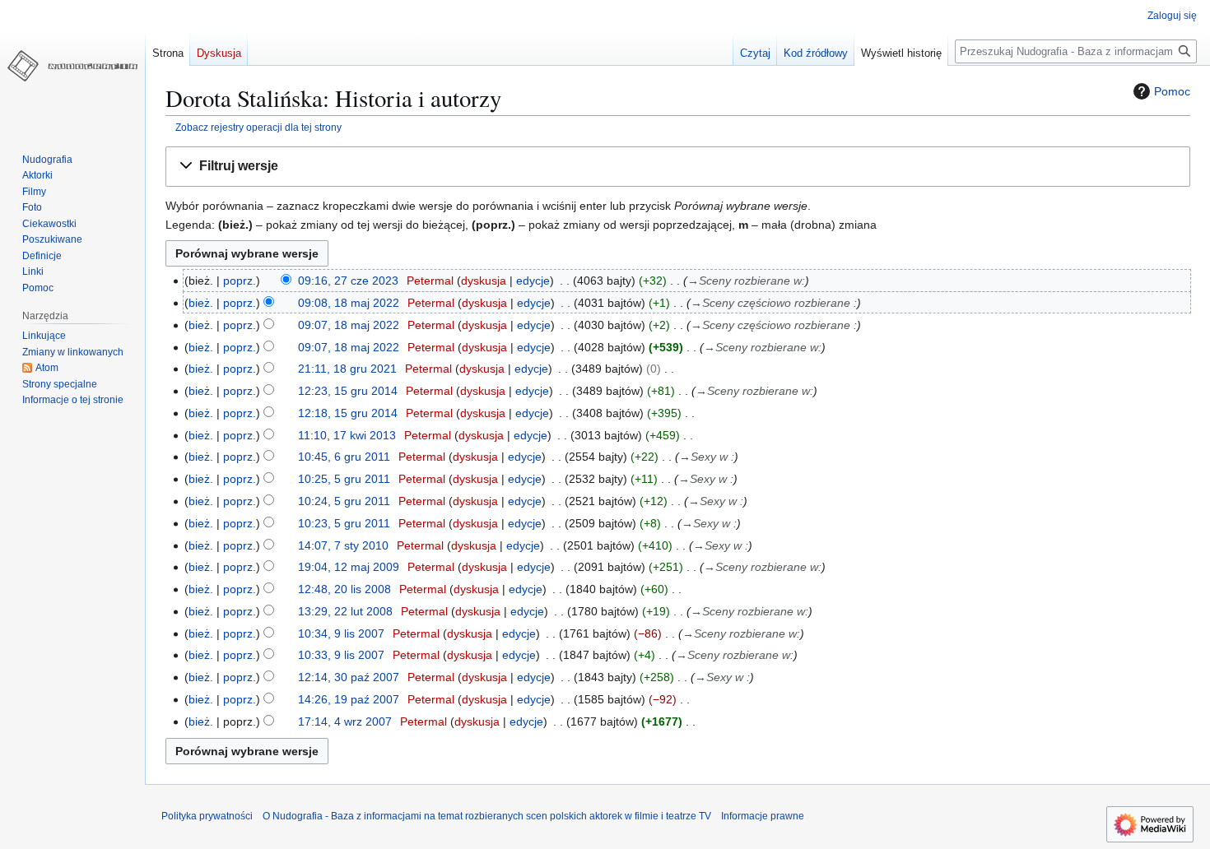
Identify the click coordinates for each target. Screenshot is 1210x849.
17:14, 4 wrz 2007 (345, 721)
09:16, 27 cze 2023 (348, 280)
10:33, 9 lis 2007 (341, 654)
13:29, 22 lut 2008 (345, 611)
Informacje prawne (762, 816)
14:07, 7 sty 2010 (343, 545)
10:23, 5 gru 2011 (344, 523)
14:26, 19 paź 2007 (348, 699)
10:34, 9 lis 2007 (341, 633)
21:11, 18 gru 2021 (347, 368)
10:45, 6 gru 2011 (344, 456)
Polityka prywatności (207, 816)
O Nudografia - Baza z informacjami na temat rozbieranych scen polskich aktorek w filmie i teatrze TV (487, 816)
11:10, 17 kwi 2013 (347, 435)
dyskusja (483, 280)
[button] (677, 167)
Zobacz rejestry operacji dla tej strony (258, 127)
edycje (533, 280)
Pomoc (1172, 91)
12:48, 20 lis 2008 (344, 589)
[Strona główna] (72, 66)
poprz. (239, 280)
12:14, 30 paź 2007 (348, 677)
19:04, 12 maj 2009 (348, 566)
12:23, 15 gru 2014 (348, 390)
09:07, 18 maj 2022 (348, 325)
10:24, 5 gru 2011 (344, 501)
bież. (200, 302)
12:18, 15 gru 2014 (348, 413)
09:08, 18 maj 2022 (348, 302)
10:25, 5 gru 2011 (344, 478)
